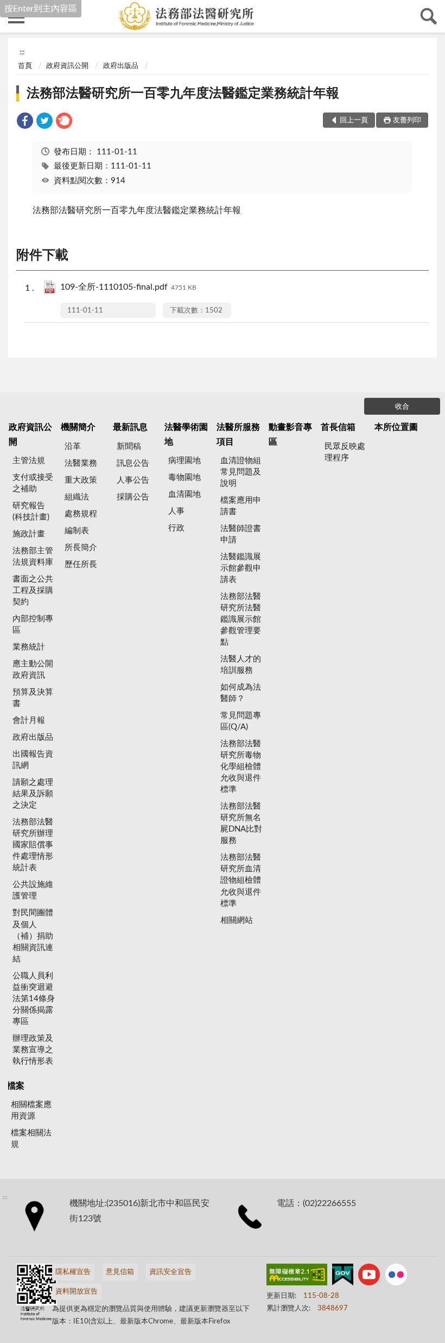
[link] (25, 123)
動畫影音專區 (290, 434)
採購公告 (133, 497)
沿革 (73, 446)
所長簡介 (81, 548)
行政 (176, 528)
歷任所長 (81, 564)
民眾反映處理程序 (345, 452)
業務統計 (28, 647)
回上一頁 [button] (354, 120)
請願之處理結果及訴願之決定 (32, 793)
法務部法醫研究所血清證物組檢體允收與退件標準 (240, 880)
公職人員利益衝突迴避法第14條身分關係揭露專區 (33, 999)
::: (22, 52)
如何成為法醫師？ (240, 693)
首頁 (25, 66)
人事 (176, 511)
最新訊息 (130, 427)
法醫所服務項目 (238, 434)
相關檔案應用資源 (31, 1110)
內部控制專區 (32, 624)
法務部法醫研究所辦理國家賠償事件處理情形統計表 (32, 845)
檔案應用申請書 (240, 506)
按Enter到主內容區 (40, 8)
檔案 (15, 1086)
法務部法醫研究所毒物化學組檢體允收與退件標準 (240, 767)
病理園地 (184, 461)
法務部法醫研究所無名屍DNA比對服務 (241, 823)
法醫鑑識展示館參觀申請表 (240, 568)
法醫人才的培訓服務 (240, 664)
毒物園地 (184, 477)
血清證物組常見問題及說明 (240, 472)
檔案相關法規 (31, 1138)
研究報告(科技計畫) (30, 511)
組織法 (77, 497)
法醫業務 (81, 463)
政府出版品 (120, 66)
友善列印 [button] (407, 120)
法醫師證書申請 (240, 534)
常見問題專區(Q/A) (240, 721)
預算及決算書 (32, 698)
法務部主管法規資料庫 (32, 556)
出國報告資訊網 (32, 760)
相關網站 (236, 920)
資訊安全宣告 (170, 1272)
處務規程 (81, 514)
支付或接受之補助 (32, 483)
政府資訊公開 (67, 66)
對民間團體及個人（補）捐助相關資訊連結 (32, 936)
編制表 (77, 531)
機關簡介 (78, 427)
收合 (402, 406)
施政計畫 (28, 534)
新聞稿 (129, 446)
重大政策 (81, 480)
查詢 (428, 16)
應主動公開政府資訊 (32, 669)
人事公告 (133, 480)
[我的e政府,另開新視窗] (342, 1277)
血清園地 (184, 494)
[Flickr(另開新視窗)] (396, 1277)
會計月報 (28, 720)
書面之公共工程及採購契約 (32, 590)
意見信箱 (120, 1272)
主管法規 (28, 461)
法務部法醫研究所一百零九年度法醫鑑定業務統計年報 (183, 93)
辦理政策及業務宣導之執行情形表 (32, 1049)
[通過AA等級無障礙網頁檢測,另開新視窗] (296, 1277)
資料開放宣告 (76, 1291)
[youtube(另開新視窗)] (369, 1277)
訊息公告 (133, 463)
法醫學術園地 (186, 434)
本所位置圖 (396, 427)
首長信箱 (338, 427)
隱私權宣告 (73, 1272)
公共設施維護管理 (32, 890)
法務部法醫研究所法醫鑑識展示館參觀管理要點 (240, 619)
